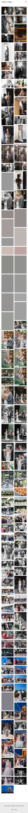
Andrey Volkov (6, 2)
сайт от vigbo (14, 809)
